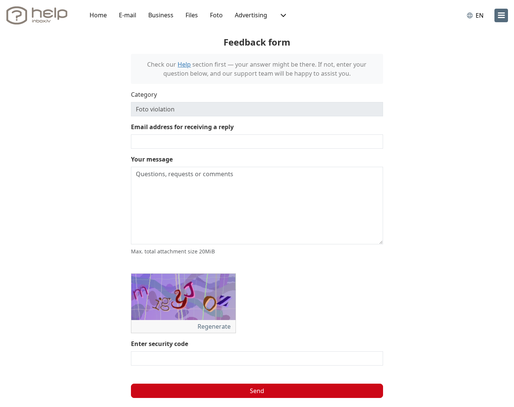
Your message (152, 159)
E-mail (127, 15)
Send (257, 391)
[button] (282, 15)
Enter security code (159, 344)
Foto (216, 15)
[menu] (501, 15)
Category (144, 94)
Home (98, 15)
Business (160, 15)
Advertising (251, 15)
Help (184, 64)
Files (192, 15)
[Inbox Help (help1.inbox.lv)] (39, 15)
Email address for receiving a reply (182, 127)
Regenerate (215, 326)
